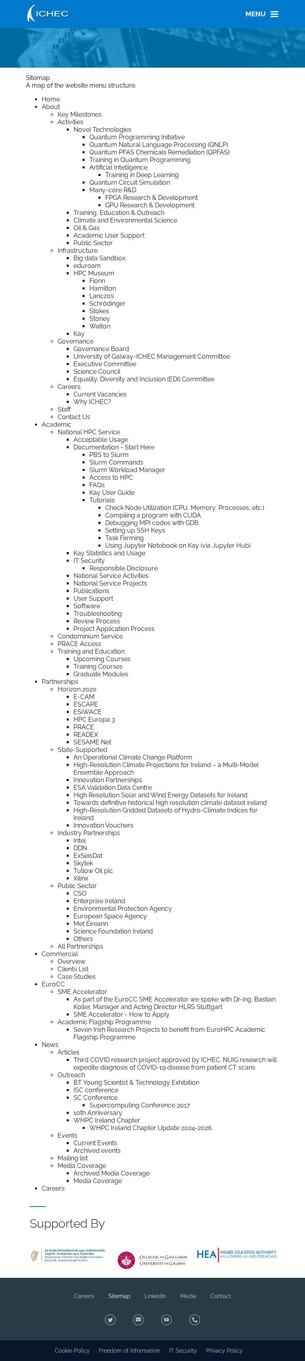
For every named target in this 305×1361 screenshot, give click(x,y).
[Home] (47, 12)
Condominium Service (90, 636)
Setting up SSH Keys (135, 530)
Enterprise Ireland (99, 901)
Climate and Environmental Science (125, 220)
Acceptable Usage (100, 439)
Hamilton (102, 288)
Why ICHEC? (92, 402)
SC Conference (95, 1097)
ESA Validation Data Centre (112, 787)
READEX (85, 734)
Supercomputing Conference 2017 (139, 1105)
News (50, 1045)
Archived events (97, 1150)
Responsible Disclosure (123, 568)
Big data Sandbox (99, 258)
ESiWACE (87, 712)
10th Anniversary (97, 1113)
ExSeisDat (87, 855)
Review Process (96, 621)
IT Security (89, 560)
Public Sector (93, 243)
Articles (68, 1052)
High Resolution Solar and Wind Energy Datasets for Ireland (160, 795)
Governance (75, 341)
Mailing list (73, 1158)
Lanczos (101, 296)
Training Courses (98, 666)
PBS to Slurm (109, 455)
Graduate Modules (100, 674)
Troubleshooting (97, 613)
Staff (64, 409)
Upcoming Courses (102, 659)
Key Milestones (80, 114)
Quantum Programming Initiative (137, 137)
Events (67, 1135)
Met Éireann (90, 924)
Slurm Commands (116, 462)
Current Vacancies (100, 394)
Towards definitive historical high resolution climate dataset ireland (170, 802)
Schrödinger (107, 303)
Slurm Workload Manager (127, 470)
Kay (79, 334)
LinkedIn (155, 1296)
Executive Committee (104, 364)
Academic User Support (109, 235)
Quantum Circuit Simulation (129, 182)
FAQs (97, 485)
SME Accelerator (82, 992)
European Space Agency (110, 916)
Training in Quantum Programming (140, 160)
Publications (91, 591)
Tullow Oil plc (93, 871)
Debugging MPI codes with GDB (152, 523)
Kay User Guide (112, 492)
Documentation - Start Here (113, 447)
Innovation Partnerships (107, 780)
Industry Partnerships (89, 833)
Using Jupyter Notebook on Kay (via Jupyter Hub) (178, 545)
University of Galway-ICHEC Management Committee (151, 356)
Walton (99, 326)
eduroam (87, 265)
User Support (93, 598)
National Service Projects (110, 583)
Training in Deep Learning (142, 175)
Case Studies (77, 976)
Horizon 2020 (77, 689)
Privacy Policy (224, 1350)
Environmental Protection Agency (122, 908)
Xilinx (80, 878)
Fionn (97, 281)
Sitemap (119, 1296)
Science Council (96, 371)
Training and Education (91, 651)
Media (188, 1296)
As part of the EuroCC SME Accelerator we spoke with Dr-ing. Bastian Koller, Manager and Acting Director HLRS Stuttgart (174, 1003)
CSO (80, 893)
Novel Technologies (102, 129)
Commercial (60, 954)
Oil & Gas (86, 228)
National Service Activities (111, 576)
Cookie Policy (72, 1350)
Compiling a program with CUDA (153, 515)
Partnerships (60, 681)
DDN (80, 848)
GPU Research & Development (150, 205)
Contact (220, 1296)
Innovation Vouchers (103, 825)
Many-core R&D (112, 190)
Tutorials (102, 500)
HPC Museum (93, 273)
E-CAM (84, 697)
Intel (79, 840)
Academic (56, 424)
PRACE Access (79, 644)
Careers (69, 387)
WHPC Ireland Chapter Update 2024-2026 (150, 1128)
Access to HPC (111, 477)
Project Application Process (113, 629)
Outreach (71, 1075)
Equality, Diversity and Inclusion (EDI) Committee (143, 379)
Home (51, 99)
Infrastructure (78, 250)
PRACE (83, 727)
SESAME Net (92, 742)
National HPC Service (89, 432)
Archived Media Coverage (111, 1173)
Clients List (73, 969)
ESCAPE (85, 704)
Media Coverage (82, 1166)
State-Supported (82, 750)
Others (83, 939)
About (51, 107)
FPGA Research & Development (151, 197)
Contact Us (74, 417)
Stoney (99, 318)
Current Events (95, 1143)
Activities (70, 122)
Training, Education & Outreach (118, 213)
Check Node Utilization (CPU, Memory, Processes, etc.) (184, 508)
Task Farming (124, 538)
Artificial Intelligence (118, 167)
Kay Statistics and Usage (109, 553)
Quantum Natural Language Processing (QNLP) (158, 144)
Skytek (83, 863)
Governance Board (101, 349)
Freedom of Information (129, 1350)
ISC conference (95, 1090)
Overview (71, 961)
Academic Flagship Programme (104, 1022)
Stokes (99, 311)
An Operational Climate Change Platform (132, 757)
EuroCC (53, 984)
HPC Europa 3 (94, 719)
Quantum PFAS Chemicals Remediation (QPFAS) (159, 152)
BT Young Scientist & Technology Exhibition (136, 1082)
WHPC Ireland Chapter (106, 1120)
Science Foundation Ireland (113, 931)
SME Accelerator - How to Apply (121, 1014)
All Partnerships (80, 946)
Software (86, 606)
